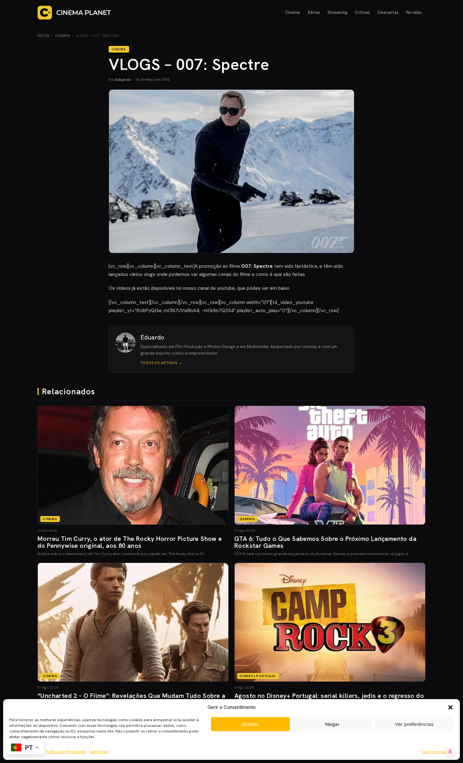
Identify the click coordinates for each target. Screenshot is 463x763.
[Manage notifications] (450, 752)
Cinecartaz (388, 12)
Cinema (292, 12)
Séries (314, 12)
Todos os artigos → (161, 363)
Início (43, 35)
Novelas (414, 12)
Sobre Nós (98, 751)
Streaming (337, 12)
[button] (450, 707)
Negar (332, 724)
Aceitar (250, 724)
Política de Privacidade (66, 751)
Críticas (362, 12)
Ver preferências (414, 724)
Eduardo (123, 79)
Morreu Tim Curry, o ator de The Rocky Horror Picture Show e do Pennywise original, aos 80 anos (129, 542)
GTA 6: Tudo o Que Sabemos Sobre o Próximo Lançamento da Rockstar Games (325, 542)
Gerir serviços (434, 751)
